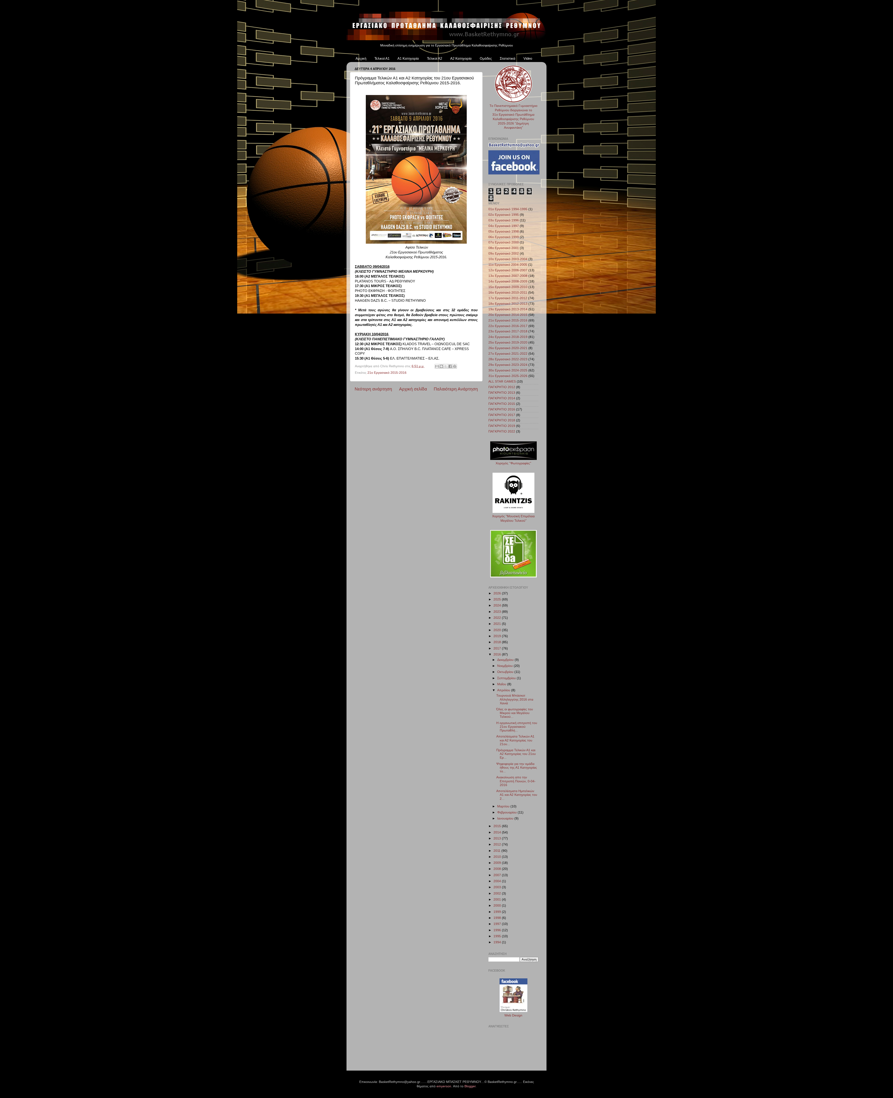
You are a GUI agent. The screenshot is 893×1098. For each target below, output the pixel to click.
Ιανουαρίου (505, 818)
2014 (497, 832)
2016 (497, 654)
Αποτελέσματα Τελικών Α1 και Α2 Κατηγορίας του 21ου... (515, 740)
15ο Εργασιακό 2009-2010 (507, 287)
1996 (497, 930)
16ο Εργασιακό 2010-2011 (507, 292)
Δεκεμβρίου (506, 660)
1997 (497, 924)
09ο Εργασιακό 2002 (503, 253)
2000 (497, 905)
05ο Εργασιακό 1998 (503, 231)
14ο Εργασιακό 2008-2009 (507, 281)
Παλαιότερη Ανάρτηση (456, 389)
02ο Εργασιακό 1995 (503, 214)
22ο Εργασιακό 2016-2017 (507, 326)
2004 (497, 881)
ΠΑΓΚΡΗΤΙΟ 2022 (501, 431)
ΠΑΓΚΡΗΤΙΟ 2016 (501, 409)
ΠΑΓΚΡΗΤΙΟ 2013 (501, 392)
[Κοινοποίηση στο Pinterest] (454, 366)
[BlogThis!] (441, 366)
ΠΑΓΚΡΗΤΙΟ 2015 (501, 404)
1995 (497, 936)
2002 (497, 893)
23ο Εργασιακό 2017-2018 (507, 331)
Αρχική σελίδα (413, 389)
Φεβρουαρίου (507, 812)
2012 (497, 844)
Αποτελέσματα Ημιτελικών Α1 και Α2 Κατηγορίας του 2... (516, 794)
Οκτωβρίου (505, 672)
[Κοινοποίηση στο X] (445, 366)
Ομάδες (486, 58)
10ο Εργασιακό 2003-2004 (507, 259)
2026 (497, 593)
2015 (497, 826)
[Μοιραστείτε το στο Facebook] (450, 366)
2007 (497, 875)
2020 (497, 630)
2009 (497, 863)
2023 (497, 611)
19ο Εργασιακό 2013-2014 (507, 309)
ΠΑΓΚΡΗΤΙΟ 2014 (501, 398)
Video (527, 58)
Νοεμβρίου (505, 666)
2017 (497, 648)
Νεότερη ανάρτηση (373, 389)
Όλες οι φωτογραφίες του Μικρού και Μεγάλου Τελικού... (514, 713)
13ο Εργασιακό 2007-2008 (507, 276)
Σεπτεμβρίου (507, 678)
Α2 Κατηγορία (461, 58)
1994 (497, 942)
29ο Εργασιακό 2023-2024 (507, 365)
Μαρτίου (503, 806)
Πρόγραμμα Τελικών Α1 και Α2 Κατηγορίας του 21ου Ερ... (516, 753)
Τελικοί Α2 (434, 58)
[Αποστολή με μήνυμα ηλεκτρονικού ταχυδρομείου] (437, 366)
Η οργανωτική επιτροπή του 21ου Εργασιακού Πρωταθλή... (516, 726)
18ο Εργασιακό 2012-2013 (507, 303)
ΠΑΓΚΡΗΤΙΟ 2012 (501, 387)
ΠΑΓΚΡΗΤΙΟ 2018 (501, 420)
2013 (497, 838)
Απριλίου (504, 690)
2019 (497, 636)
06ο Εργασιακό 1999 (503, 237)
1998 (497, 918)
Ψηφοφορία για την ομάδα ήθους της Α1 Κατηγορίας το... (516, 767)
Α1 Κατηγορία (408, 58)
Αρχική (361, 58)
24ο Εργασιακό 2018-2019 (507, 337)
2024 (497, 605)
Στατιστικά (507, 58)
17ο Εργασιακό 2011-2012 (507, 298)
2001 (497, 899)
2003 (497, 887)
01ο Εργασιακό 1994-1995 (507, 209)
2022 (497, 617)
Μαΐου (502, 684)
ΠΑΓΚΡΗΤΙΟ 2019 (501, 426)
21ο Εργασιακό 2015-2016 (387, 372)
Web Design (513, 1015)
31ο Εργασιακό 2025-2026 (507, 376)
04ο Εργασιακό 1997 (503, 226)
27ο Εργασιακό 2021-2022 (507, 353)
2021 (497, 624)
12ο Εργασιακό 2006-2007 (507, 270)
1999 (497, 912)
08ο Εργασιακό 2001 (503, 248)
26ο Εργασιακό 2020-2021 (507, 348)
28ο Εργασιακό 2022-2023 (507, 359)
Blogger (470, 1086)
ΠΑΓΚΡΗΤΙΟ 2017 (501, 415)
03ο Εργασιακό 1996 (503, 220)
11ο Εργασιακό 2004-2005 (507, 264)
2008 (497, 869)
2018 (497, 642)
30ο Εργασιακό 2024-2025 (507, 370)
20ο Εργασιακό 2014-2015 (507, 315)
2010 (497, 857)
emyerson (444, 1086)
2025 (497, 599)
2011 (497, 850)
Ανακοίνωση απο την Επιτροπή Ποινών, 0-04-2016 (516, 781)
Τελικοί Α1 (382, 58)
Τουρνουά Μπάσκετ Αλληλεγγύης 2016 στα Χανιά (514, 699)
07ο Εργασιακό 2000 (503, 242)
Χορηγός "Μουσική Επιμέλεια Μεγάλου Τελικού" (513, 518)
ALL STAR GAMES (502, 381)
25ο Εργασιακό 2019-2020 (507, 342)
